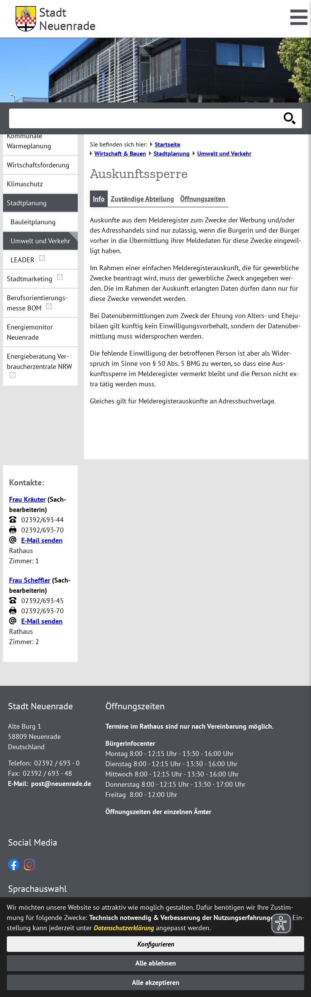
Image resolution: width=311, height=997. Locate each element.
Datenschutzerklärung (124, 927)
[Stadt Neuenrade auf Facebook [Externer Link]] (13, 867)
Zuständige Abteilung (142, 198)
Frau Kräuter (27, 499)
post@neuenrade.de (61, 783)
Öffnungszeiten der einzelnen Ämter (158, 811)
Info (99, 198)
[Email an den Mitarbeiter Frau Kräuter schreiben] (13, 540)
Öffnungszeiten (202, 198)
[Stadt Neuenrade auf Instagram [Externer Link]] (29, 867)
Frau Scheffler (29, 580)
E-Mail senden (42, 540)
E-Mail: (18, 783)
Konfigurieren (155, 944)
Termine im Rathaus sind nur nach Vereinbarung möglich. (189, 726)
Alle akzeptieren (155, 982)
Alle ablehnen (155, 963)
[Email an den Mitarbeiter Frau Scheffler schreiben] (13, 621)
